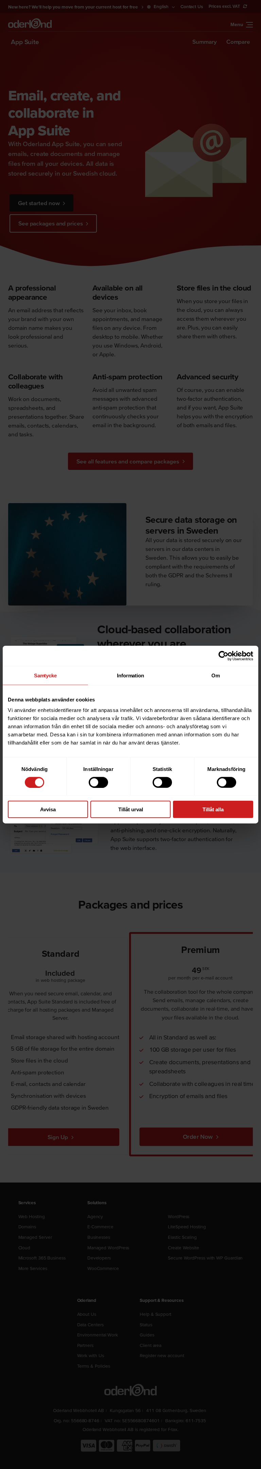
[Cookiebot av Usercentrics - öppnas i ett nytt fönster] (223, 656)
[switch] (98, 782)
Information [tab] (130, 675)
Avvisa (48, 809)
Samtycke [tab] (45, 675)
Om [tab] (215, 675)
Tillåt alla (213, 809)
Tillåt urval (130, 809)
